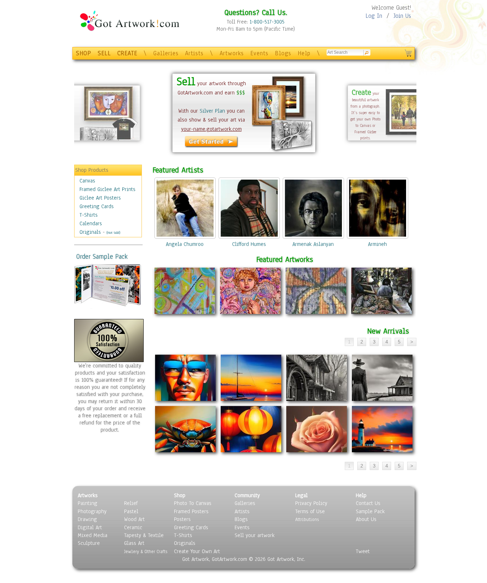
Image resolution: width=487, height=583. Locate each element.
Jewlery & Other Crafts (145, 551)
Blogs (283, 53)
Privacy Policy (311, 503)
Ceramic (133, 527)
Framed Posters (191, 511)
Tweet (363, 551)
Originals (90, 232)
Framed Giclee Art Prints (107, 189)
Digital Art (90, 527)
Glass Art (134, 543)
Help (304, 53)
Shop (179, 495)
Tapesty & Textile (144, 535)
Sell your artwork (255, 535)
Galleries (166, 53)
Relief (131, 503)
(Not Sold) (113, 232)
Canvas (87, 180)
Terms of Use (310, 511)
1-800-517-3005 (267, 21)
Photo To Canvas (192, 503)
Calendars (91, 223)
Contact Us (368, 503)
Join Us (402, 16)
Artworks (232, 53)
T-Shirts (89, 214)
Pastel (131, 511)
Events (259, 53)
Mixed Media (92, 535)
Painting (87, 503)
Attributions (307, 519)
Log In (373, 16)
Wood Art (134, 519)
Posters (182, 519)
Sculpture (89, 543)
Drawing (87, 519)
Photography (92, 511)
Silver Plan (212, 110)
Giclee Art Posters (100, 197)
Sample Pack (370, 511)
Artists (194, 53)
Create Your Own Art (197, 551)
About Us (366, 519)
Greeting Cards (97, 206)
